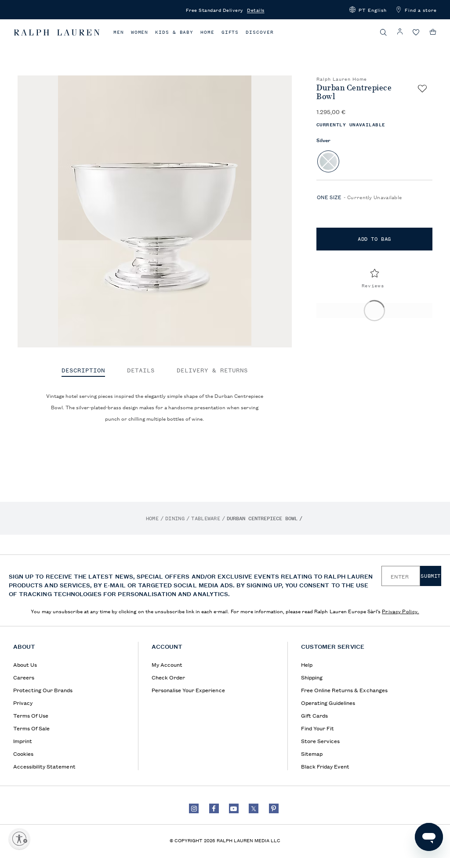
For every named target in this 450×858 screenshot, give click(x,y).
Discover (259, 32)
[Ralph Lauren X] (253, 808)
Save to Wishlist (422, 88)
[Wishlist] (416, 33)
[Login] (400, 32)
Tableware (205, 518)
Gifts (230, 32)
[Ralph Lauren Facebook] (214, 808)
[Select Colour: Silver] (328, 161)
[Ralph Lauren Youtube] (234, 808)
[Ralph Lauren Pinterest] (274, 808)
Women (140, 32)
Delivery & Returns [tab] (212, 370)
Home (207, 32)
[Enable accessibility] (19, 838)
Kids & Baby (174, 32)
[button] (368, 9)
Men (118, 32)
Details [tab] (141, 370)
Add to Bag (374, 239)
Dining (175, 518)
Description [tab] (83, 370)
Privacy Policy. (400, 611)
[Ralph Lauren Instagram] (194, 808)
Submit (431, 575)
